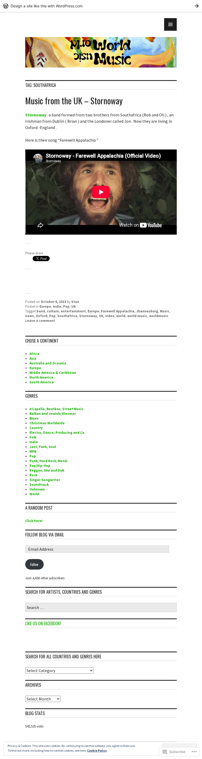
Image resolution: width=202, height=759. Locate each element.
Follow (34, 564)
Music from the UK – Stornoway (74, 100)
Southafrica (67, 316)
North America (41, 377)
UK (73, 306)
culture (53, 311)
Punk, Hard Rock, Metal (48, 461)
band (41, 311)
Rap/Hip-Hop (39, 465)
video (109, 316)
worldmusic (158, 316)
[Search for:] (101, 608)
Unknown (37, 489)
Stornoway (36, 114)
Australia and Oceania (47, 363)
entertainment (73, 311)
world (120, 316)
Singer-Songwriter (44, 480)
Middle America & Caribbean (52, 372)
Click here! (34, 521)
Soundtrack (39, 484)
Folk (32, 437)
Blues (34, 418)
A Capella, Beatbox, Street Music (56, 409)
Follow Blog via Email (44, 534)
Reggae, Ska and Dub (46, 470)
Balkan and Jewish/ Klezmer (52, 413)
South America (41, 382)
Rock (33, 475)
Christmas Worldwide (47, 423)
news (29, 316)
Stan (75, 302)
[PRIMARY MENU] (170, 24)
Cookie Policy (97, 750)
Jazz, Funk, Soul (42, 447)
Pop (66, 306)
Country (36, 428)
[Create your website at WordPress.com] (101, 6)
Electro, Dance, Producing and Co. (57, 432)
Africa (34, 354)
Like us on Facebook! (43, 623)
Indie (57, 306)
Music (164, 311)
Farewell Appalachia (117, 311)
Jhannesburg (147, 311)
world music (137, 316)
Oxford (41, 316)
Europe (45, 306)
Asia (32, 358)
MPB (32, 451)
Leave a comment (40, 320)
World (34, 494)
